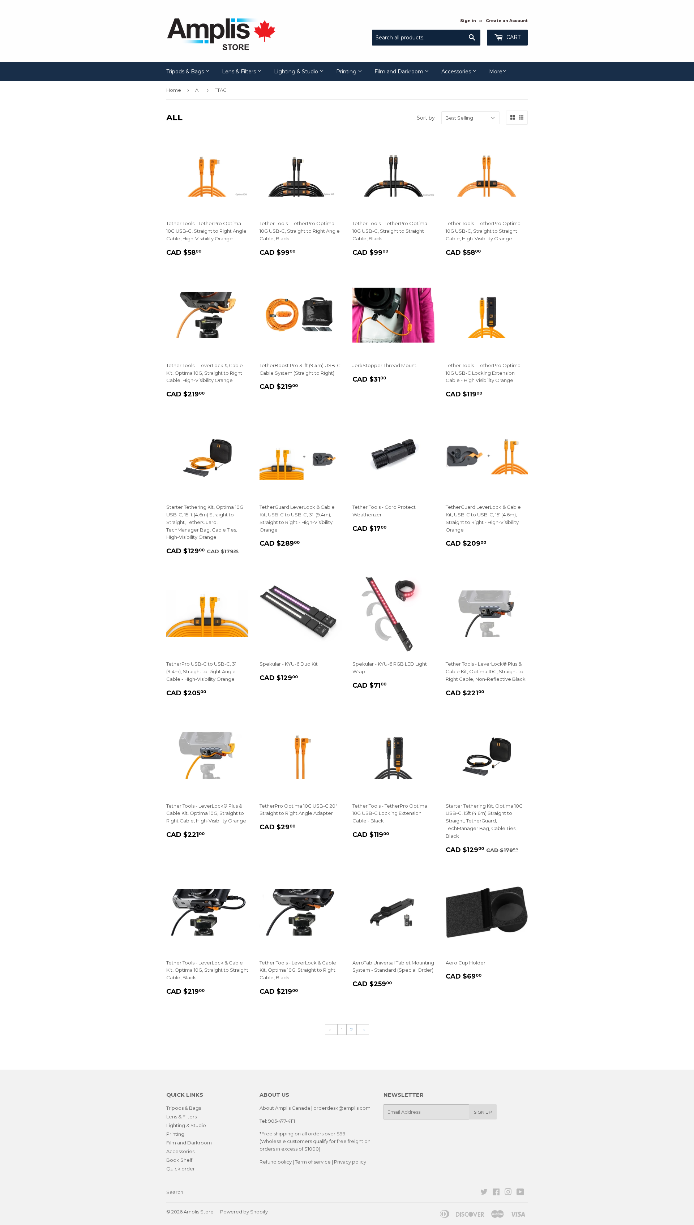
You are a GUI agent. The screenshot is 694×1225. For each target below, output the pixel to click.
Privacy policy (350, 1162)
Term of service (313, 1162)
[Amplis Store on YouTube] (520, 1193)
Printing (347, 71)
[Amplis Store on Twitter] (484, 1193)
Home (173, 90)
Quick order (180, 1169)
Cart (512, 37)
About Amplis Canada (285, 1108)
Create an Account (507, 20)
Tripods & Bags (185, 71)
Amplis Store (199, 1212)
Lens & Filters (239, 71)
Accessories (456, 71)
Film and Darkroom (399, 71)
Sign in (468, 20)
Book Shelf (179, 1160)
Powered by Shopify (244, 1212)
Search (174, 1192)
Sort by (426, 118)
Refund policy (276, 1162)
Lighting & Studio (297, 71)
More (495, 71)
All (198, 90)
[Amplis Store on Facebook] (496, 1193)
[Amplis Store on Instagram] (508, 1193)
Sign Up (483, 1112)
